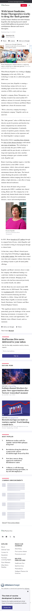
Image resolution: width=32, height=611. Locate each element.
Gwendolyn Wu (10, 35)
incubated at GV (9, 292)
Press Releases (5, 562)
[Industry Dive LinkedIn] (2, 537)
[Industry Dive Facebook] (6, 537)
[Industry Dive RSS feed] (14, 537)
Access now (7, 607)
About (3, 547)
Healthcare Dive (19, 563)
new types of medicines (8, 145)
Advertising (18, 549)
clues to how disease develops (12, 142)
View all (4, 523)
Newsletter (4, 555)
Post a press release (13, 523)
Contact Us (4, 552)
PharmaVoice (19, 568)
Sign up (24, 5)
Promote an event (20, 554)
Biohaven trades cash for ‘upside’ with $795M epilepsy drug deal (16, 442)
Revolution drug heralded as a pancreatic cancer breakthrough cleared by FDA (17, 451)
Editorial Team (5, 549)
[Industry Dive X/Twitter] (10, 537)
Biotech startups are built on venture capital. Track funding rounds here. (15, 422)
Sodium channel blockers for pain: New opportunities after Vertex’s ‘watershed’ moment (15, 390)
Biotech (11, 330)
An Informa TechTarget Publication (16, 1)
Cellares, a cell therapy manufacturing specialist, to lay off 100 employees (17, 469)
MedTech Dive (19, 566)
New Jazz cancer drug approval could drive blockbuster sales (14, 460)
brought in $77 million (18, 239)
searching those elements (21, 140)
